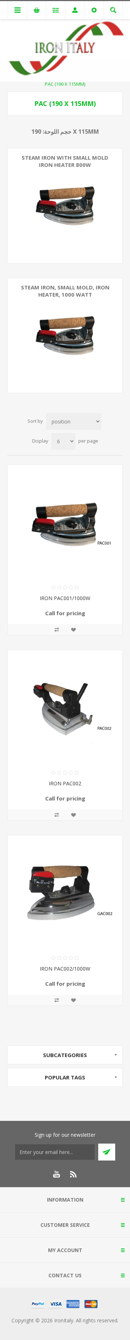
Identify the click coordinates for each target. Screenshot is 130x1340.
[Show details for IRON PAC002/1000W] (65, 892)
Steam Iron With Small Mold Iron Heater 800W (65, 161)
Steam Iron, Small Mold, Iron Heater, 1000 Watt (65, 291)
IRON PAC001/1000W (65, 598)
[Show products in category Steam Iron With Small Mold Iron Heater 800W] (65, 205)
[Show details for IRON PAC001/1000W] (65, 522)
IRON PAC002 (65, 783)
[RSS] (73, 1174)
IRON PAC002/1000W (65, 968)
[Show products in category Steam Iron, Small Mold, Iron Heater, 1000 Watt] (65, 335)
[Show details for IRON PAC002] (65, 707)
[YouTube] (56, 1174)
